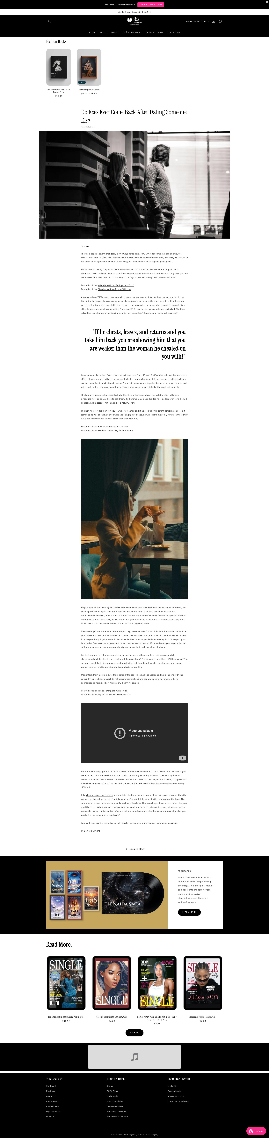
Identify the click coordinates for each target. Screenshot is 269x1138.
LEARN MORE (189, 912)
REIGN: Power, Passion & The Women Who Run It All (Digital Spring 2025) (157, 1018)
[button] (49, 21)
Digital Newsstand (115, 1106)
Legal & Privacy (53, 1111)
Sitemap (50, 1116)
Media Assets (52, 1101)
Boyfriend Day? (116, 285)
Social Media (113, 1096)
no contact (113, 261)
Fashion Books (174, 1091)
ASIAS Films (112, 1091)
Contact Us (51, 1096)
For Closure (115, 430)
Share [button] (86, 246)
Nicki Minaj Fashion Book (89, 89)
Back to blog (137, 849)
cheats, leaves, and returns (99, 795)
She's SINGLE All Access (117, 1116)
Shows (110, 1086)
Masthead (50, 1091)
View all (134, 1032)
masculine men (142, 379)
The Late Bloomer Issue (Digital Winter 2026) (66, 1017)
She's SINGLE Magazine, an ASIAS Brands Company (138, 1135)
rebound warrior (91, 399)
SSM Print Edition (115, 1101)
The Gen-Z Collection (116, 1111)
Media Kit (172, 1086)
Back (113, 426)
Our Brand (51, 1086)
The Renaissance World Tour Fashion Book (58, 91)
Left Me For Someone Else (114, 694)
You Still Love (114, 289)
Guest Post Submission (178, 1101)
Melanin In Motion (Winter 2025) (202, 1017)
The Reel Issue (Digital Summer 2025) (111, 1017)
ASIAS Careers (52, 1106)
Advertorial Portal (176, 1096)
